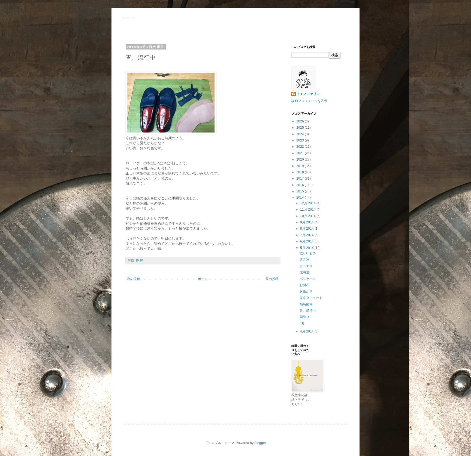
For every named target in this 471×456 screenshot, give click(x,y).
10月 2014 (308, 216)
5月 (302, 323)
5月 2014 (307, 248)
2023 (300, 140)
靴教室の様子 (128, 18)
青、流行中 (308, 311)
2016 (300, 185)
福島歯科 (306, 304)
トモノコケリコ (308, 94)
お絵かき (306, 291)
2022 (300, 147)
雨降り (304, 317)
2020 (300, 159)
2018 (300, 172)
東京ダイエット (311, 298)
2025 (300, 128)
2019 (300, 166)
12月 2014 (308, 203)
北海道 (304, 272)
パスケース (308, 279)
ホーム (203, 279)
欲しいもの (308, 253)
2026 (300, 121)
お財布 (304, 285)
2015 (300, 191)
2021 (300, 153)
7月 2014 (307, 235)
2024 (300, 134)
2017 (300, 178)
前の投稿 (272, 279)
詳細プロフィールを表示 (309, 101)
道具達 (304, 259)
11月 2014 (308, 209)
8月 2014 (307, 228)
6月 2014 (307, 241)
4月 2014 (307, 331)
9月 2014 (307, 222)
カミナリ (306, 266)
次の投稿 (133, 279)
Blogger (260, 443)
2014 (300, 197)
